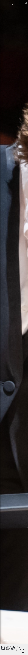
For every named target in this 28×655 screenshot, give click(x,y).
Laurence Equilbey (11, 644)
